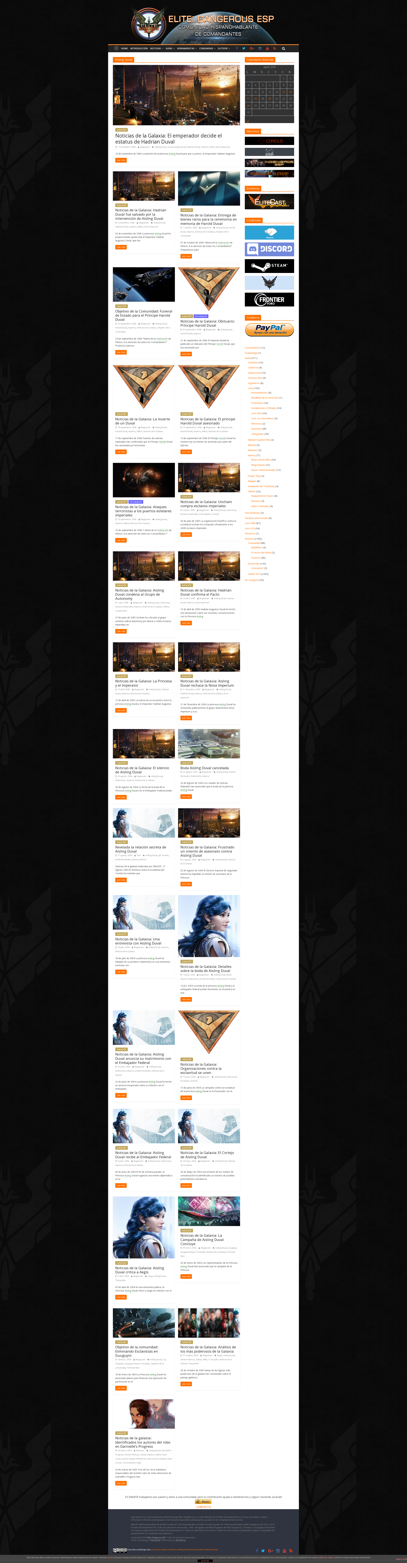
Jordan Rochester (123, 859)
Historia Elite (255, 377)
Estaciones (257, 402)
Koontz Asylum (128, 1458)
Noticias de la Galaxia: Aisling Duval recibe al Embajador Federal (143, 1154)
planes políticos (139, 859)
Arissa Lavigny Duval (176, 147)
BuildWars (256, 547)
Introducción (139, 48)
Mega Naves (258, 464)
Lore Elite (256, 413)
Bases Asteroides (261, 459)
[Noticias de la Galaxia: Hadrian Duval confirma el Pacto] (209, 553)
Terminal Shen (133, 1367)
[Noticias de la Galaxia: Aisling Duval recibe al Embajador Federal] (144, 1111)
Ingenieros (254, 383)
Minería (252, 445)
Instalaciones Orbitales (263, 408)
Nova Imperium (223, 147)
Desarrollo (253, 563)
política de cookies (326, 1557)
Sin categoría (201, 316)
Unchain (215, 514)
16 (290, 92)
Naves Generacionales (263, 469)
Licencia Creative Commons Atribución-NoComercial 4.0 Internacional (184, 1549)
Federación (223, 242)
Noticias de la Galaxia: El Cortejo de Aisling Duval (207, 1154)
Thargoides (120, 1280)
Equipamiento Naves (262, 495)
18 (255, 98)
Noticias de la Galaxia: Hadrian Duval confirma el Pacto (205, 592)
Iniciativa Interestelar (256, 518)
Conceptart (257, 568)
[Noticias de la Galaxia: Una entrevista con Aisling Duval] (144, 897)
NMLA (212, 147)
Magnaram (145, 147)
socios (110, 1557)
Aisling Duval (160, 147)
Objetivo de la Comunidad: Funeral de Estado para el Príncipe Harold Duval (143, 315)
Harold (219, 343)
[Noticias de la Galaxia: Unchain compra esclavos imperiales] (209, 465)
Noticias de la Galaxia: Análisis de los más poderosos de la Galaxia (208, 1349)
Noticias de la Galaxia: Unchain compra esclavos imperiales (206, 503)
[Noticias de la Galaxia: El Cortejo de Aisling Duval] (209, 1111)
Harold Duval (121, 327)
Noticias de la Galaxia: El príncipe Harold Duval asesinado (207, 421)
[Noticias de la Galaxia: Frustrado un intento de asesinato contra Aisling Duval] (209, 810)
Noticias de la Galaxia (205, 231)
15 (283, 92)
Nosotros (250, 533)
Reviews (256, 500)
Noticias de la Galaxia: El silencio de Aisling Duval (142, 769)
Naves (251, 455)
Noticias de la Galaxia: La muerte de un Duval (142, 421)
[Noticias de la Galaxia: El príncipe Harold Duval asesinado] (209, 367)
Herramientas (185, 48)
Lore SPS (250, 528)
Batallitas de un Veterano (265, 397)
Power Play (254, 475)
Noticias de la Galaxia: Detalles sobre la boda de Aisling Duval (205, 968)
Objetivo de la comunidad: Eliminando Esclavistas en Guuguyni (136, 1351)
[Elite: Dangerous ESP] (203, 5)
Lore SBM (250, 523)
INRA (205, 1359)
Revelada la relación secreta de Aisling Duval (140, 849)
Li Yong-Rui (213, 1359)
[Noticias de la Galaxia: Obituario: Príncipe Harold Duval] (209, 269)
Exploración (254, 372)
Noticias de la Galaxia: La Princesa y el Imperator (143, 683)
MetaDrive (141, 1458)
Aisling (172, 153)
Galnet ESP (121, 129)
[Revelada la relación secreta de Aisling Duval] (144, 810)
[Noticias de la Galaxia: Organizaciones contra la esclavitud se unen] (209, 1012)
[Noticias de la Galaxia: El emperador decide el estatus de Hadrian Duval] (176, 67)
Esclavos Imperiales (189, 514)
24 (248, 105)
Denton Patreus (187, 1359)
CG (164, 1359)
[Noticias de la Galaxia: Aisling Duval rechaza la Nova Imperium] (209, 644)
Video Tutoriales (260, 506)
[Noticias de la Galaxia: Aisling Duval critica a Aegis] (144, 1198)
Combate (253, 362)
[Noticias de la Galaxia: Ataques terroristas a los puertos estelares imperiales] (144, 465)
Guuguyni (232, 1248)
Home (124, 48)
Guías (169, 48)
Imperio (204, 147)
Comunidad (206, 48)
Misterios (256, 423)
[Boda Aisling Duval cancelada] (209, 731)
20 (269, 98)
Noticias (155, 48)
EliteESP (223, 48)
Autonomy (231, 510)
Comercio (253, 367)
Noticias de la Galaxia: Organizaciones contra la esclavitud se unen (201, 1068)
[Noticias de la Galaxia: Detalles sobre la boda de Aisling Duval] (209, 897)
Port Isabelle (205, 514)
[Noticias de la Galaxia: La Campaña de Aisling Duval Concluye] (209, 1198)
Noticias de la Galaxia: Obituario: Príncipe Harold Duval (207, 323)
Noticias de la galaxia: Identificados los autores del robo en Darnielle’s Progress (142, 1442)
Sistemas (256, 428)
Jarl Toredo (163, 855)
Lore (250, 388)
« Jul (247, 121)
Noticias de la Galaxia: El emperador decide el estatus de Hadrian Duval (168, 138)
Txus (139, 855)
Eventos (255, 557)
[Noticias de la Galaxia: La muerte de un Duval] (144, 367)
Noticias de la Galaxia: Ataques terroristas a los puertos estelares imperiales (143, 511)
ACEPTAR (205, 1561)
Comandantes (252, 347)
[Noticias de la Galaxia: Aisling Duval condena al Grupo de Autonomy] (144, 553)
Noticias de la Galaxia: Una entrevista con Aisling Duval (138, 941)
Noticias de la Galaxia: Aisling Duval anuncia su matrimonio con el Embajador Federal (143, 1058)
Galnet (199, 1359)
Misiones (253, 450)
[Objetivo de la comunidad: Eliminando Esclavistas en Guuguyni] (144, 1310)
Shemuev (140, 1450)
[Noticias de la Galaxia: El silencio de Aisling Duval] (144, 731)
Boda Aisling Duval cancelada (204, 767)
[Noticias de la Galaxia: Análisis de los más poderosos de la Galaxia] (209, 1310)
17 (248, 98)
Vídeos (251, 491)
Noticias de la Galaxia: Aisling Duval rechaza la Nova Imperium (207, 683)
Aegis (150, 1276)
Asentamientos (259, 392)
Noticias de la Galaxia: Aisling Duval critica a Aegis (139, 1269)
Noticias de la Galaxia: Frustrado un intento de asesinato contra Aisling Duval (207, 851)
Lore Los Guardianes (262, 418)
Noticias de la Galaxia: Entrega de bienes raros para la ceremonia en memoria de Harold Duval (208, 219)
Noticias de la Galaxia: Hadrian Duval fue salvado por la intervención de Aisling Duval (140, 214)
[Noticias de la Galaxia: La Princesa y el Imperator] (144, 644)
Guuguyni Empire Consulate (192, 1252)
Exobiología (251, 352)
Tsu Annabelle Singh (132, 1462)
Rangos (252, 481)
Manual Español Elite (259, 439)
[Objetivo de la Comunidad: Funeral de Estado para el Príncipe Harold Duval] (144, 269)
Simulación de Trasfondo (261, 486)
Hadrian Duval (193, 147)
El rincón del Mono (261, 552)
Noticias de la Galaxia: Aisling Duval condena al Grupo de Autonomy (139, 594)
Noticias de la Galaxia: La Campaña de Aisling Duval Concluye (202, 1239)
